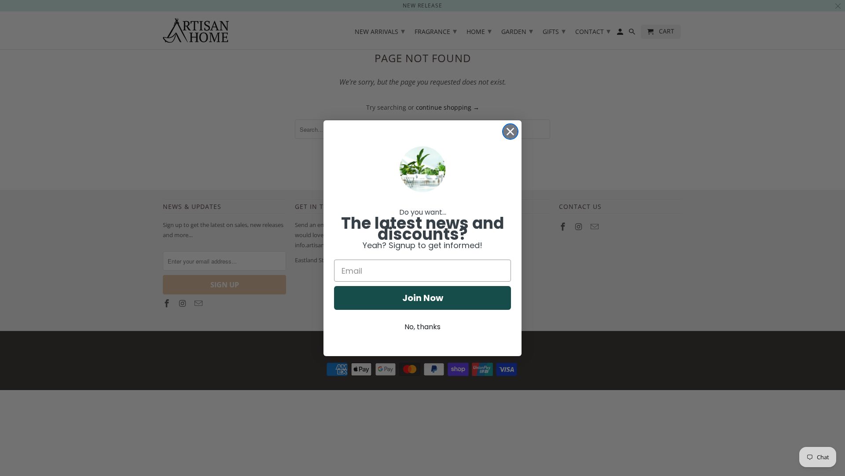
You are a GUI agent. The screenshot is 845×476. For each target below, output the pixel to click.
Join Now (422, 298)
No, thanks (422, 327)
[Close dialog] (510, 131)
